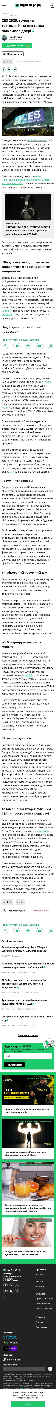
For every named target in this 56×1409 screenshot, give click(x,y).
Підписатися (14, 54)
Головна (5, 13)
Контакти (40, 1286)
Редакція (39, 1274)
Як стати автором (43, 1303)
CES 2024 (7, 314)
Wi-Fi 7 (28, 675)
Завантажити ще (28, 1034)
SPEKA (11, 1374)
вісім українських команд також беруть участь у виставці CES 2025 (26, 179)
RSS (5, 1297)
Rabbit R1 (7, 310)
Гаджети (14, 15)
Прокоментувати (17, 910)
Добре (28, 1404)
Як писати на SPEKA (44, 1308)
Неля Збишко (15, 37)
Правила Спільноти (44, 1298)
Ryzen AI (6, 407)
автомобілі (43, 831)
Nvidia (47, 381)
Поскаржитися (42, 910)
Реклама (39, 1322)
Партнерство (41, 1327)
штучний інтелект (37, 140)
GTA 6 (13, 471)
